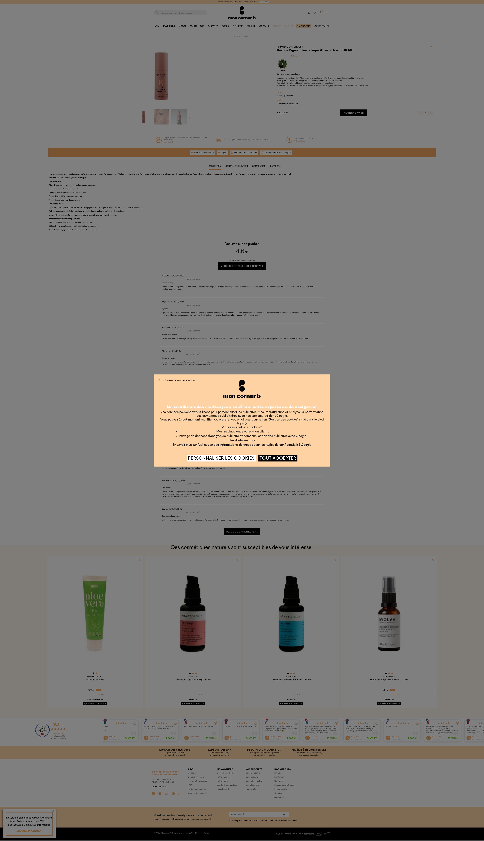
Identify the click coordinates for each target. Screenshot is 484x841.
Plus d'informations (242, 440)
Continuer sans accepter (177, 380)
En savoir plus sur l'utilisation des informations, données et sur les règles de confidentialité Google (242, 444)
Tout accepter (278, 458)
